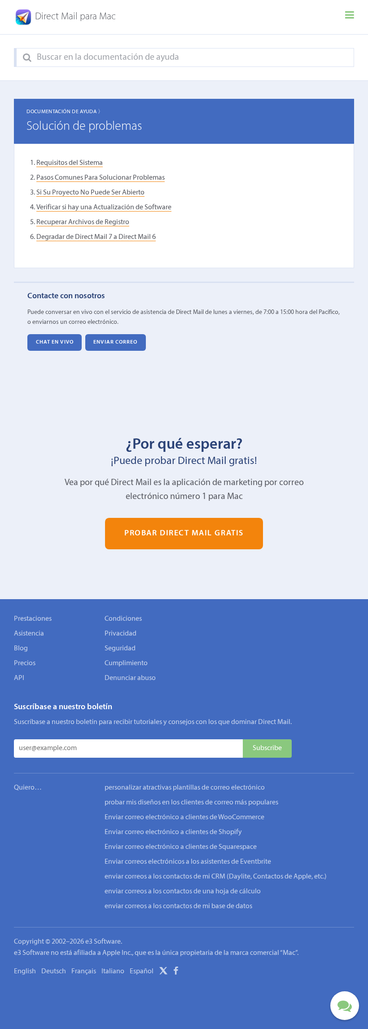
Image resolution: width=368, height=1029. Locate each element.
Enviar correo (115, 342)
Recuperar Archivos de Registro (82, 222)
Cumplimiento (126, 663)
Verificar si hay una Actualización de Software (103, 207)
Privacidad (120, 633)
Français (83, 971)
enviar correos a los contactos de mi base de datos (178, 906)
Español (141, 971)
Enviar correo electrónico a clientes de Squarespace (181, 847)
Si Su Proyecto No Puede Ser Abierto (90, 192)
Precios (24, 663)
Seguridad (120, 648)
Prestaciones (33, 619)
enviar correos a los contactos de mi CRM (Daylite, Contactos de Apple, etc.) (216, 876)
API (19, 678)
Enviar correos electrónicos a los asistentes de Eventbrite (188, 862)
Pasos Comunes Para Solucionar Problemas (100, 177)
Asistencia (29, 633)
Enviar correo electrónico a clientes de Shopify (173, 832)
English (25, 971)
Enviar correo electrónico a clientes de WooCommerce (184, 817)
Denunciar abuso (130, 678)
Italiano (112, 971)
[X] (163, 972)
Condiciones (123, 619)
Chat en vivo (55, 342)
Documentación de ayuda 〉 (65, 112)
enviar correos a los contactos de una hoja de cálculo (183, 891)
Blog (21, 648)
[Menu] (349, 17)
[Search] (27, 58)
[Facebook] (176, 972)
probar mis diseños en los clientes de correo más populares (191, 802)
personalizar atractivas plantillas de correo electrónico (185, 787)
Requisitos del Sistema (69, 163)
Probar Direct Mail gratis (183, 533)
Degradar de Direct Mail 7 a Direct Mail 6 (96, 237)
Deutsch (53, 971)
